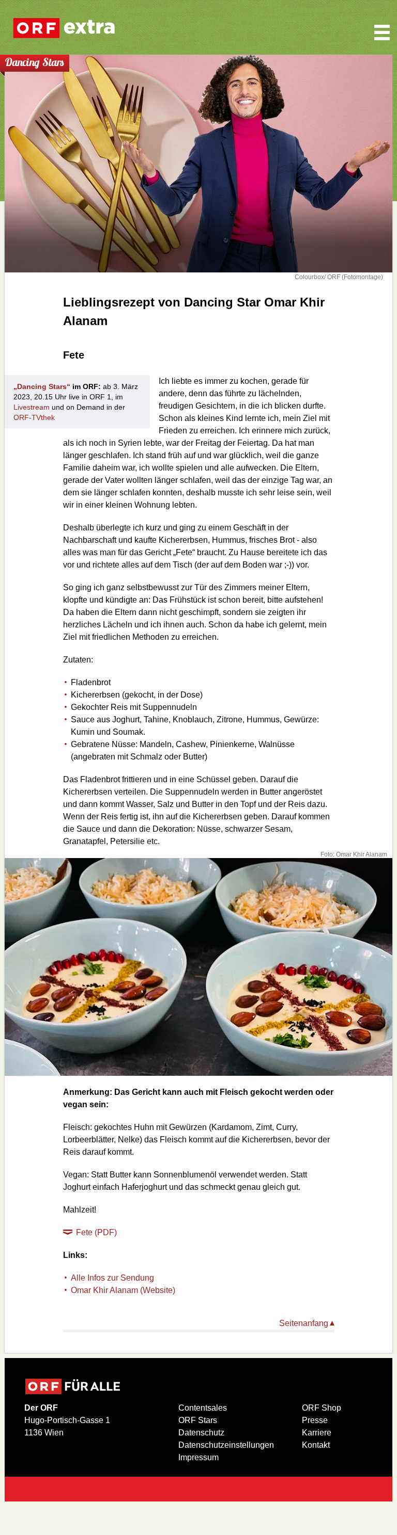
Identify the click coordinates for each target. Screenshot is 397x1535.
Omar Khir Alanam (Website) (123, 1290)
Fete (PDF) (96, 1232)
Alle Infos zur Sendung (112, 1277)
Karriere (316, 1432)
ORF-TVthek (34, 417)
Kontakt (316, 1445)
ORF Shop (321, 1407)
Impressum (198, 1457)
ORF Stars (197, 1420)
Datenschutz (201, 1432)
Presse (315, 1420)
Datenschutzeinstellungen (226, 1445)
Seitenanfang (303, 1323)
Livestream (31, 407)
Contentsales (202, 1407)
